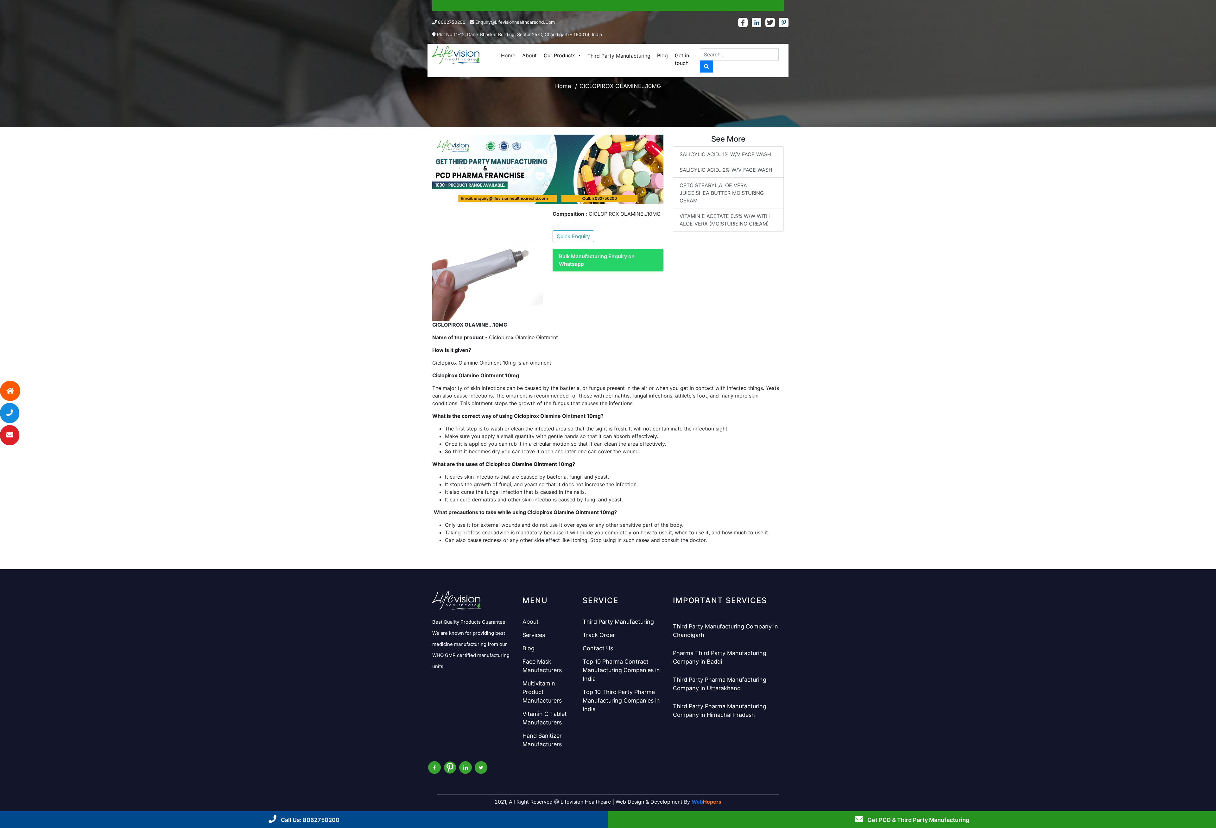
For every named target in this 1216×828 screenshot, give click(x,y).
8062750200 (452, 22)
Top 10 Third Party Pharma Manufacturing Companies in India (621, 700)
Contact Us (598, 648)
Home (508, 55)
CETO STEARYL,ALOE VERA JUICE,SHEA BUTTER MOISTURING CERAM (722, 193)
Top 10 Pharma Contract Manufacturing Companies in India (621, 670)
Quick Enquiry (573, 236)
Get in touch (682, 59)
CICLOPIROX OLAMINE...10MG (620, 86)
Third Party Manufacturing (618, 56)
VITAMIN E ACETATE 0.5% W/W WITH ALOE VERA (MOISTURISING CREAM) (725, 220)
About (529, 55)
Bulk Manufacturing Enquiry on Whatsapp (597, 260)
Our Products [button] (560, 55)
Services (533, 635)
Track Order (599, 635)
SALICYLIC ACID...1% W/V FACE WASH (725, 154)
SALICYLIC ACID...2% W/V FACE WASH (726, 170)
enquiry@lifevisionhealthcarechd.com (515, 22)
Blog (662, 55)
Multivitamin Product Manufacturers (542, 692)
